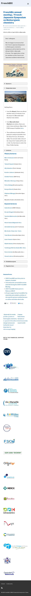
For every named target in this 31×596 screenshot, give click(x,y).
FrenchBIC (7, 3)
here (22, 128)
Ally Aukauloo (8, 168)
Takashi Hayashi (9, 164)
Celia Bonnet (8, 208)
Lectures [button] (8, 150)
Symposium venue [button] (11, 88)
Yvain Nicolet (8, 235)
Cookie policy (9, 583)
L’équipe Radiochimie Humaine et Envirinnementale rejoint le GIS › (23, 319)
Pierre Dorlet (8, 252)
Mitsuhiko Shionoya (10, 181)
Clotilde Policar (9, 176)
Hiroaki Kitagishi (9, 212)
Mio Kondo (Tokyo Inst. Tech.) (13, 231)
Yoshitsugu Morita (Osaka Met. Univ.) (15, 248)
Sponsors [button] (8, 83)
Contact (3, 583)
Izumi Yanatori (9, 239)
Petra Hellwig (8, 185)
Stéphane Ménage (10, 193)
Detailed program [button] (11, 261)
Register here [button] (10, 266)
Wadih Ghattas (9, 243)
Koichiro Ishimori (9, 172)
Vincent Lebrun (9, 256)
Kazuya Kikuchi (9, 189)
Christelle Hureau (10, 226)
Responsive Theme (23, 592)
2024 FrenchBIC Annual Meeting (17, 25)
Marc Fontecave (9, 157)
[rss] (2, 588)
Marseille (12, 27)
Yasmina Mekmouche (11, 216)
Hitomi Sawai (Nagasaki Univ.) (13, 222)
